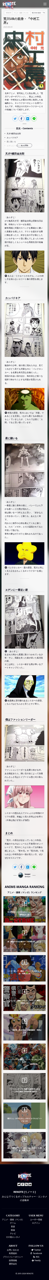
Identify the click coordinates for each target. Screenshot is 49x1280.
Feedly (37, 1260)
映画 (13, 1230)
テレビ (13, 1233)
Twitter (37, 1249)
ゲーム (13, 1223)
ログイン (36, 1223)
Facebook (37, 1253)
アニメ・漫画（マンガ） (13, 1219)
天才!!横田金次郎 (14, 133)
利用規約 (13, 1253)
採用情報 (13, 1260)
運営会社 (13, 1263)
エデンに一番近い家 (15, 145)
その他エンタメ (13, 1237)
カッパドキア (12, 137)
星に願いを (11, 141)
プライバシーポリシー (13, 1256)
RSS (37, 1256)
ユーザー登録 (36, 1219)
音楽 (13, 1226)
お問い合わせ (13, 1249)
